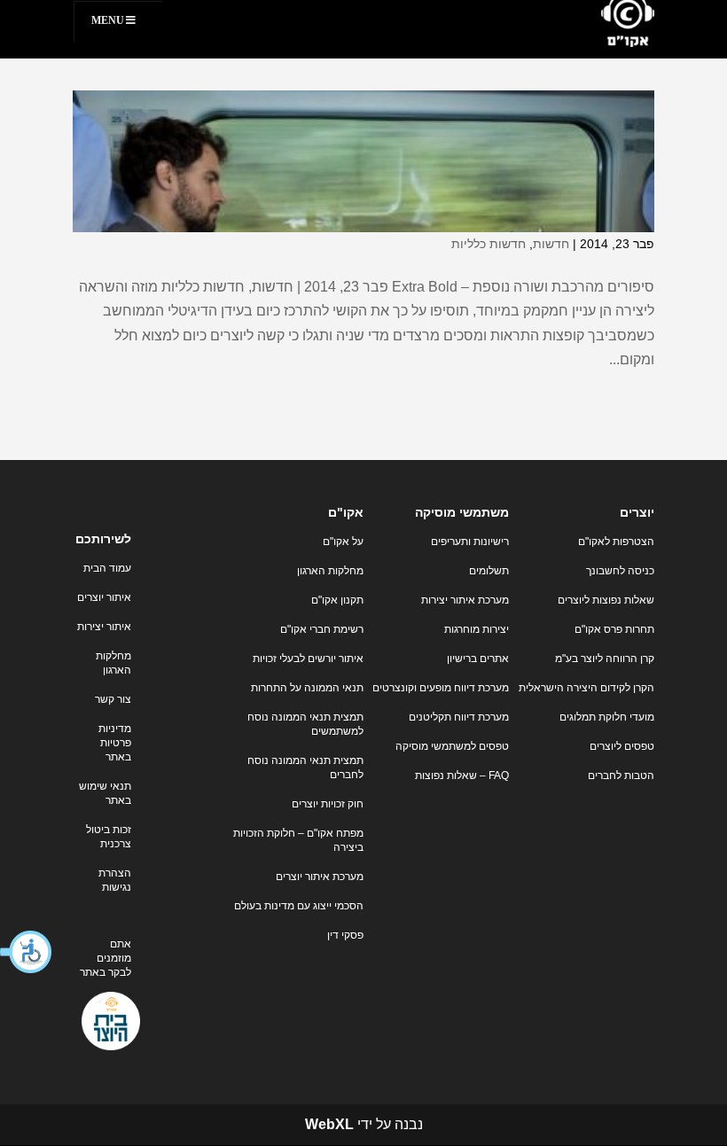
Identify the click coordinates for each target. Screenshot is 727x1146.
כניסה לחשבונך (620, 571)
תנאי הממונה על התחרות (307, 688)
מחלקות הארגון (330, 571)
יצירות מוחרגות (476, 629)
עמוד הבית (107, 568)
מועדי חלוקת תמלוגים (606, 717)
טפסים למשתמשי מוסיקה (452, 746)
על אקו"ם (343, 541)
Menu (107, 20)
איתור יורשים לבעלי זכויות (308, 658)
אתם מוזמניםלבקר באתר (105, 958)
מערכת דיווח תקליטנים (459, 717)
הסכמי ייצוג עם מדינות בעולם (299, 906)
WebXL (329, 1124)
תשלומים (489, 571)
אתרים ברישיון (478, 658)
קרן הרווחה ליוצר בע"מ (604, 658)
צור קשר (113, 699)
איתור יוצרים (104, 597)
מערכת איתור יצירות (465, 600)
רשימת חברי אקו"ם (322, 629)
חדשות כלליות (488, 244)
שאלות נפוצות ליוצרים (606, 600)
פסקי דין (345, 935)
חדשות (551, 244)
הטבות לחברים (621, 775)
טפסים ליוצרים (622, 746)
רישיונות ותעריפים (470, 541)
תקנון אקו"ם (337, 600)
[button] (26, 952)
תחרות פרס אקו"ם (614, 629)
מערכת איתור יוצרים (320, 876)
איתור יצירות (104, 626)
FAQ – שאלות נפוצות (462, 775)
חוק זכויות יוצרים (328, 804)
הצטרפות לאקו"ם (616, 541)
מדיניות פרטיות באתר (114, 742)
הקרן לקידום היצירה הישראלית (586, 688)
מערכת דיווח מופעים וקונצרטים (440, 688)
